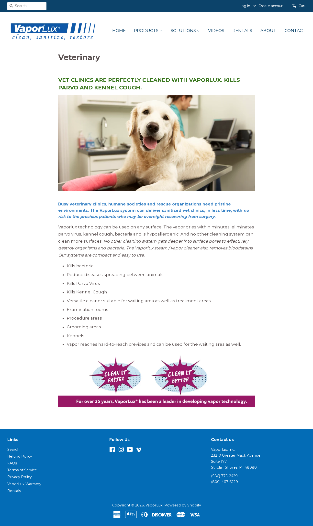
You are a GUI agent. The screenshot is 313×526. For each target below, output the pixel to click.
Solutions (184, 30)
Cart (302, 6)
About (268, 30)
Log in (244, 6)
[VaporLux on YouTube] (130, 450)
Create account (271, 6)
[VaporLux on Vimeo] (139, 450)
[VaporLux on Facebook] (112, 450)
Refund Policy (19, 456)
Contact (295, 30)
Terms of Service (22, 470)
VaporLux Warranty (24, 484)
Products (146, 30)
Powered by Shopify (182, 505)
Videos (216, 30)
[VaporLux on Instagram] (121, 450)
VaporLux (154, 505)
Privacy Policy (19, 477)
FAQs (12, 463)
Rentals (242, 30)
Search (13, 449)
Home (119, 30)
